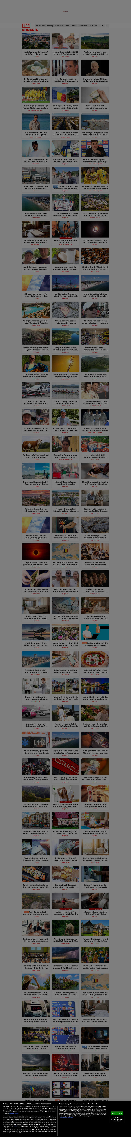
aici (15, 1126)
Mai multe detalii (13, 1113)
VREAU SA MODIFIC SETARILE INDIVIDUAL (117, 1119)
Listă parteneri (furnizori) (66, 1117)
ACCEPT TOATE (117, 1113)
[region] (65, 1119)
